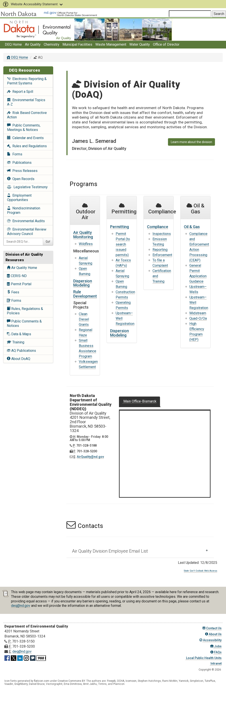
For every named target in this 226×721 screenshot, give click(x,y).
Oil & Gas (192, 226)
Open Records (22, 179)
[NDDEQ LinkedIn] (20, 657)
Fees (14, 292)
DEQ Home (13, 44)
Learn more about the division (191, 142)
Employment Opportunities (19, 197)
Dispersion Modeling (82, 283)
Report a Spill (22, 91)
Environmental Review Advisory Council (26, 231)
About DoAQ (20, 359)
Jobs (217, 646)
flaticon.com (41, 680)
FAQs (217, 652)
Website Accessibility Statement (34, 4)
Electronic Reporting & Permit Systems (27, 81)
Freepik (111, 680)
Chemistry (51, 44)
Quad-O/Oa (198, 318)
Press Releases (24, 171)
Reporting (160, 250)
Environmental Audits (28, 221)
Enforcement (162, 255)
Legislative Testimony (30, 187)
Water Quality (139, 44)
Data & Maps (20, 334)
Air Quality (33, 44)
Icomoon (131, 680)
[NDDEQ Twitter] (13, 657)
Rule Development (85, 293)
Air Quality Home (23, 268)
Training (17, 342)
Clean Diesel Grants (84, 319)
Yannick (183, 680)
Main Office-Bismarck (139, 401)
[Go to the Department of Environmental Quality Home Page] (37, 29)
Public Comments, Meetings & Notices (23, 127)
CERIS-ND (18, 276)
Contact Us (213, 628)
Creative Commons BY (71, 680)
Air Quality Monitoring (83, 234)
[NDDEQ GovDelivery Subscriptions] (33, 657)
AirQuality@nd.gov (90, 456)
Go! (48, 241)
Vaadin (8, 684)
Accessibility (212, 640)
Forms (16, 154)
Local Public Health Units (203, 658)
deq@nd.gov (20, 606)
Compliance (157, 226)
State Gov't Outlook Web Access (200, 570)
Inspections (162, 234)
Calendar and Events (27, 138)
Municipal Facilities (77, 44)
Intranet (216, 663)
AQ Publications (23, 350)
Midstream (197, 313)
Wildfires (86, 244)
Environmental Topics (26, 102)
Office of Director (166, 44)
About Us (215, 634)
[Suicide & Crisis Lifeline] (41, 657)
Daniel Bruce (37, 684)
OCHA (120, 680)
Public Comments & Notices (24, 323)
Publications (21, 162)
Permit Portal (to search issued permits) (123, 244)
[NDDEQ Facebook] (7, 657)
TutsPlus (210, 680)
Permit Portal (20, 284)
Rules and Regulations (29, 146)
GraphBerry (21, 684)
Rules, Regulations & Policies (25, 311)
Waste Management (110, 44)
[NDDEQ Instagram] (26, 657)
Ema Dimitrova (73, 684)
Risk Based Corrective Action (27, 115)
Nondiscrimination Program (23, 210)
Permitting (119, 226)
